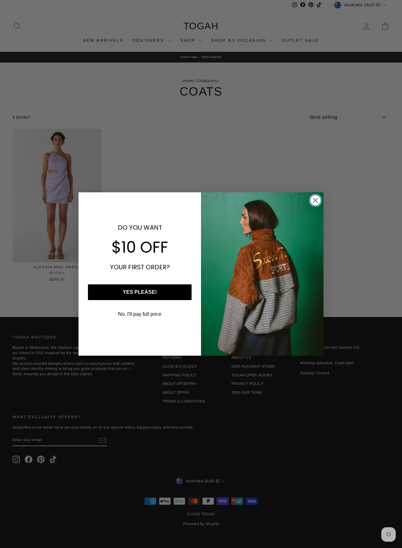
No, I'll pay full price (139, 314)
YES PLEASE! (140, 292)
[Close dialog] (315, 200)
